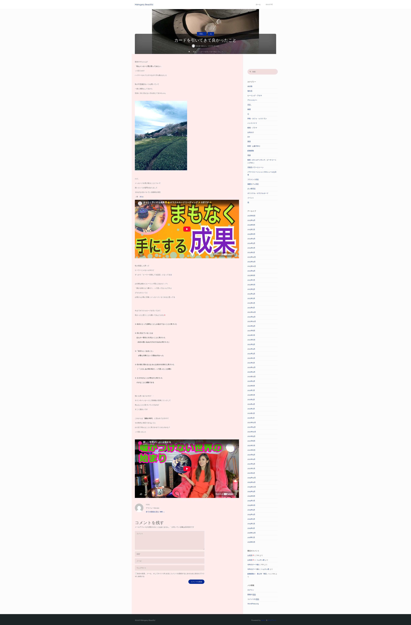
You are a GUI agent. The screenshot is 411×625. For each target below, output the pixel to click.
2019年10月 (251, 487)
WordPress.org (253, 604)
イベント (250, 198)
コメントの (253, 599)
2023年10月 (251, 266)
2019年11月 (251, 482)
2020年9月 (251, 436)
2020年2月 (251, 468)
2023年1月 (251, 308)
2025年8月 (251, 225)
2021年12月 (251, 367)
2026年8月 (251, 216)
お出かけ (250, 132)
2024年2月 (251, 248)
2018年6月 (251, 542)
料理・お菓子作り (253, 146)
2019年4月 (251, 514)
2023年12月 (251, 257)
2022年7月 (251, 335)
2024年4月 (251, 239)
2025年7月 (251, 229)
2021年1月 (251, 418)
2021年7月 (251, 390)
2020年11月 (251, 427)
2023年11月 (251, 262)
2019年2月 (251, 524)
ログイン (250, 590)
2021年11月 (251, 372)
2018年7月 (251, 537)
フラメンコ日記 (253, 179)
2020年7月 (251, 445)
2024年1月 (251, 252)
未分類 (249, 86)
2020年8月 (251, 441)
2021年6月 (251, 395)
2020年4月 (251, 459)
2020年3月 (251, 464)
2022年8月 (251, 331)
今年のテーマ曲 (253, 565)
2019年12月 (251, 478)
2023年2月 (251, 303)
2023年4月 (251, 294)
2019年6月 (251, 505)
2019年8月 (251, 496)
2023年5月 (251, 289)
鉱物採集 (250, 151)
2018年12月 (251, 533)
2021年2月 (251, 413)
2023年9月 (251, 271)
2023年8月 (251, 275)
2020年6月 (251, 450)
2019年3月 (251, 519)
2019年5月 (251, 510)
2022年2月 (251, 358)
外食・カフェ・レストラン (257, 119)
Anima (263, 620)
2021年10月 (251, 377)
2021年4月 (251, 404)
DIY (248, 137)
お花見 (249, 555)
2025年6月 (251, 234)
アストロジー (252, 100)
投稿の (251, 594)
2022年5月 (251, 344)
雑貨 (249, 109)
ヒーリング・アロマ (254, 96)
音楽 (249, 155)
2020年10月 (251, 432)
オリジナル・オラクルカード (257, 193)
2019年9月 (251, 491)
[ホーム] (189, 52)
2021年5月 (251, 400)
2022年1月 (251, 363)
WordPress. (272, 620)
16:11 (141, 197)
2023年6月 (251, 285)
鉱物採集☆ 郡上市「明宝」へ (258, 574)
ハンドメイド (252, 123)
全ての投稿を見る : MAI (155, 512)
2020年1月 (251, 473)
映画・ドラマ (252, 128)
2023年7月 (251, 280)
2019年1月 (251, 528)
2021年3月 (251, 409)
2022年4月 (251, 349)
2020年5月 (251, 455)
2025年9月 (251, 220)
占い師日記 (251, 189)
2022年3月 (251, 354)
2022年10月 (251, 321)
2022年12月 (251, 312)
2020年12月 (251, 423)
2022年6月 (251, 340)
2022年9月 (251, 326)
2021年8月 (251, 386)
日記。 (201, 34)
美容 (249, 141)
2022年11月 (251, 317)
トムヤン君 (261, 560)
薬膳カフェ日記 (253, 184)
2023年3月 (251, 298)
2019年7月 (251, 501)
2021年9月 (251, 381)
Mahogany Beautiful (144, 4)
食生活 (249, 91)
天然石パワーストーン (255, 167)
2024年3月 (251, 243)
